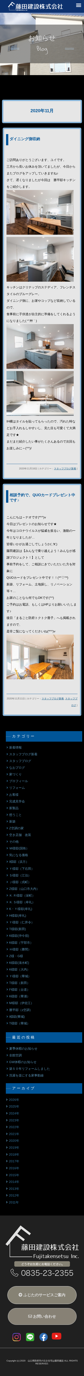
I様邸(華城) (17, 1016)
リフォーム (17, 787)
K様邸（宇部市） (21, 942)
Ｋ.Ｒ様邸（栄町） (22, 895)
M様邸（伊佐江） (21, 1003)
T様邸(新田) (17, 929)
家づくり (15, 774)
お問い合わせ (44, 1316)
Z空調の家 (16, 828)
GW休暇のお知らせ (23, 1062)
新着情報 (15, 747)
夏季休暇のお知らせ (23, 1048)
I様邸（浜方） (19, 861)
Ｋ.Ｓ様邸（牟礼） (22, 902)
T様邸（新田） (19, 983)
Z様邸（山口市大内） (24, 889)
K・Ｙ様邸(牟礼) (20, 909)
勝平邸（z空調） (21, 1010)
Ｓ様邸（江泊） (20, 875)
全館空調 (15, 1055)
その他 (14, 841)
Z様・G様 (16, 956)
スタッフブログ (20, 761)
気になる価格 (18, 855)
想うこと (15, 815)
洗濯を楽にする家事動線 (26, 1075)
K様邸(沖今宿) (19, 935)
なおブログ (17, 767)
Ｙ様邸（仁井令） (21, 922)
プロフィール (18, 781)
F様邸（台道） (19, 989)
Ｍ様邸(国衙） (19, 848)
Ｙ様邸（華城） (20, 976)
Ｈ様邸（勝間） (20, 949)
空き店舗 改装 (20, 835)
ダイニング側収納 (25, 139)
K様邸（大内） (19, 969)
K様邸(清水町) (19, 962)
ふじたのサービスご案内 (43, 1295)
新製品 (14, 808)
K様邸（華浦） (19, 996)
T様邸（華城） (19, 1023)
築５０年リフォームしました (29, 1068)
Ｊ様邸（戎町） (20, 882)
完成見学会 (17, 801)
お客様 (14, 794)
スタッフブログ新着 (65, 468)
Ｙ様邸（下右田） (21, 868)
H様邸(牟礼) (17, 915)
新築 (12, 821)
